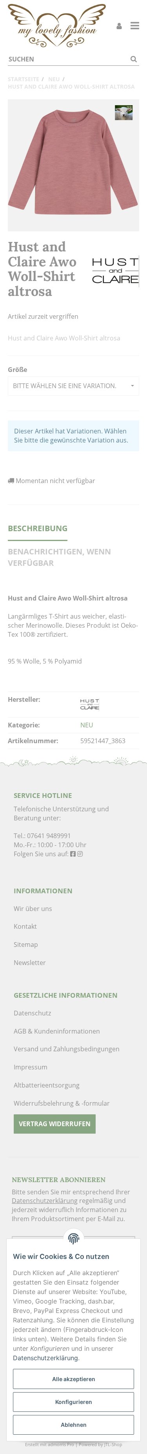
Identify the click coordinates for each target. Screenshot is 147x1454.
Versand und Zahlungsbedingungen (67, 1049)
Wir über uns (33, 908)
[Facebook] (73, 854)
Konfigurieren (73, 1401)
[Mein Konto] (119, 25)
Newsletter (30, 962)
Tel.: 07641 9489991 (42, 835)
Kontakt (25, 926)
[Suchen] (133, 59)
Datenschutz (32, 1013)
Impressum (30, 1067)
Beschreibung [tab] (37, 528)
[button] (73, 386)
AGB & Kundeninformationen (57, 1031)
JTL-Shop (113, 1444)
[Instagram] (80, 854)
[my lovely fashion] (57, 25)
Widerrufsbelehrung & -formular (62, 1103)
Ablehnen (74, 1424)
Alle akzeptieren (73, 1379)
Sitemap (26, 944)
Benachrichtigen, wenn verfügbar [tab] (59, 557)
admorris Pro (61, 1444)
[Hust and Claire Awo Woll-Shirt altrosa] (73, 165)
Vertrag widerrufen (55, 1123)
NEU (86, 725)
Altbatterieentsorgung (47, 1085)
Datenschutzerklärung (45, 1200)
